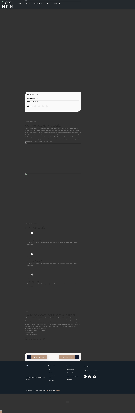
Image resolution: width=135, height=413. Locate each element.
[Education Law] (53, 44)
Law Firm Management (73, 376)
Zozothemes (58, 390)
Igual (46, 390)
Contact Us (56, 3)
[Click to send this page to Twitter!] (39, 106)
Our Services (38, 3)
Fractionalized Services (73, 373)
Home (19, 3)
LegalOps (69, 379)
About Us (28, 3)
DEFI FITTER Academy (73, 369)
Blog (48, 3)
